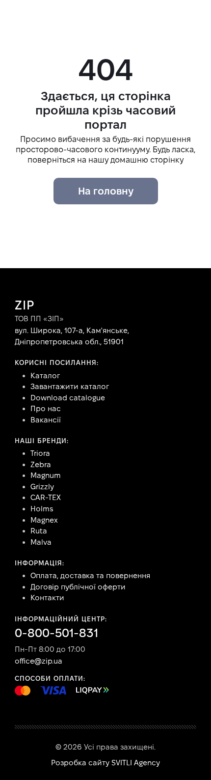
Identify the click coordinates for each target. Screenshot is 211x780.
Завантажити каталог (69, 386)
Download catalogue (67, 397)
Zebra (40, 464)
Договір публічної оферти (78, 587)
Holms (41, 508)
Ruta (38, 531)
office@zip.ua (38, 661)
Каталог (45, 375)
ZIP (25, 305)
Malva (41, 542)
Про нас (45, 408)
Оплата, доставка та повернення (90, 575)
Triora (40, 453)
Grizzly (42, 486)
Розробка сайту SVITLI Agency (105, 762)
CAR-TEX (45, 497)
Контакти (47, 597)
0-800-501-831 (56, 633)
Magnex (44, 520)
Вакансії (45, 420)
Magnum (45, 475)
